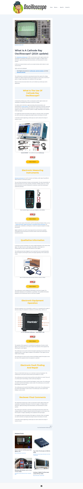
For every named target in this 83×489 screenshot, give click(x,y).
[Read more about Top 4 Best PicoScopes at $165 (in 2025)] (41, 442)
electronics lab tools (21, 72)
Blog (15, 453)
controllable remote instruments (38, 224)
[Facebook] (41, 486)
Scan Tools (48, 454)
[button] (57, 7)
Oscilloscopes (19, 453)
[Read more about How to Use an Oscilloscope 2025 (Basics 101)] (23, 441)
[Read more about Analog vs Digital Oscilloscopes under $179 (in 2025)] (41, 464)
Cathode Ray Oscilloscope (22, 57)
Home (51, 7)
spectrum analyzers (40, 70)
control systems (24, 106)
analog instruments (19, 224)
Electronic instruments (19, 178)
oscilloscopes (32, 70)
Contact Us (67, 7)
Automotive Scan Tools (36, 454)
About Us (61, 7)
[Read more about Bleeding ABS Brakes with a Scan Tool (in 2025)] (23, 463)
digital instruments (28, 224)
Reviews (55, 7)
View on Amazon (32, 161)
